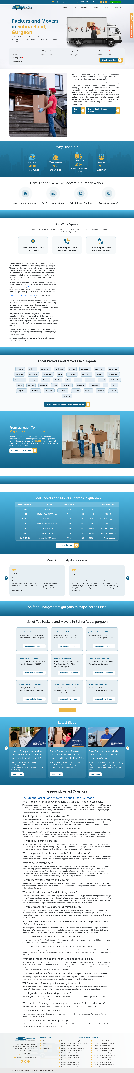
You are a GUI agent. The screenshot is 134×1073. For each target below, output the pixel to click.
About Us (46, 1043)
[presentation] (6, 578)
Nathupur (90, 380)
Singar (20, 385)
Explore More (98, 1067)
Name (15, 51)
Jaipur (115, 385)
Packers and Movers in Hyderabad (71, 1053)
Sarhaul (102, 380)
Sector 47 (67, 396)
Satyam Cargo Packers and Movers (66, 684)
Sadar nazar (85, 369)
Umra (55, 385)
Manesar (20, 369)
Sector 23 (101, 391)
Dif (105, 385)
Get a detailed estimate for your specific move (65, 404)
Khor (68, 380)
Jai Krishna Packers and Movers (100, 632)
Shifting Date (18, 58)
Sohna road (113, 369)
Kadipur (45, 380)
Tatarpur (31, 385)
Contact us (46, 1048)
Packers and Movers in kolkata (70, 1067)
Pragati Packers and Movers (29, 658)
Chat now (116, 2)
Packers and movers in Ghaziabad (104, 1043)
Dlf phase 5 (63, 391)
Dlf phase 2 (21, 391)
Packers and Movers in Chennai (70, 1046)
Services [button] (84, 7)
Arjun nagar (72, 374)
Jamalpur (34, 380)
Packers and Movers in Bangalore (71, 1041)
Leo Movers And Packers (62, 632)
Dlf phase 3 (35, 391)
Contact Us (117, 7)
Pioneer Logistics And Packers (30, 684)
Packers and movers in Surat (102, 1062)
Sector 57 (88, 391)
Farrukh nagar (113, 374)
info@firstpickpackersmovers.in (64, 2)
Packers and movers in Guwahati (104, 1048)
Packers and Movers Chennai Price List (73, 1048)
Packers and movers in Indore (103, 1050)
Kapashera (19, 374)
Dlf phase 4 (49, 391)
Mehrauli (32, 369)
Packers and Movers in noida (70, 1055)
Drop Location (75, 51)
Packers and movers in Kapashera (22, 295)
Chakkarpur (94, 385)
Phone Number (104, 51)
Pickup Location (47, 51)
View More (67, 710)
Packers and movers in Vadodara (104, 1065)
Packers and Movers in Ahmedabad (72, 1060)
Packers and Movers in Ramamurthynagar (74, 1043)
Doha (60, 374)
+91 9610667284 (85, 2)
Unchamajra (67, 385)
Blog (106, 7)
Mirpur (78, 380)
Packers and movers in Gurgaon (40, 287)
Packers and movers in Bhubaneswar (105, 1060)
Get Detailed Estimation (21, 451)
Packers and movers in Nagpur (103, 1057)
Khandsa (57, 380)
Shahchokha (115, 380)
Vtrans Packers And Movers (99, 658)
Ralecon (51, 1070)
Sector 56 (76, 391)
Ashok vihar (45, 369)
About (74, 7)
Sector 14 (113, 391)
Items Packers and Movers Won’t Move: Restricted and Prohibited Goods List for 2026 (67, 754)
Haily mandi (33, 374)
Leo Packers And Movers (27, 632)
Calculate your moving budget (131, 25)
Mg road (72, 369)
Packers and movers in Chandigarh (104, 1055)
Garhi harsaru (19, 380)
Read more (17, 774)
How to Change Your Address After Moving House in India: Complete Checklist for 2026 (27, 754)
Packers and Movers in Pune (70, 1062)
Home (65, 7)
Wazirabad (80, 385)
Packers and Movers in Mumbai (70, 1057)
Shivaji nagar (47, 374)
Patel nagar (59, 369)
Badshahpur (86, 374)
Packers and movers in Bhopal (103, 1053)
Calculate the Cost (64, 545)
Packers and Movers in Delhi (70, 1065)
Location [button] (96, 7)
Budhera (99, 374)
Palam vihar (99, 369)
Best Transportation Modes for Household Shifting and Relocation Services (104, 754)
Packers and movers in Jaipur (102, 1046)
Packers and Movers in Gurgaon (103, 1041)
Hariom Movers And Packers (99, 684)
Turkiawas (43, 385)
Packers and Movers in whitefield (71, 1050)
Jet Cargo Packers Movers (63, 658)
